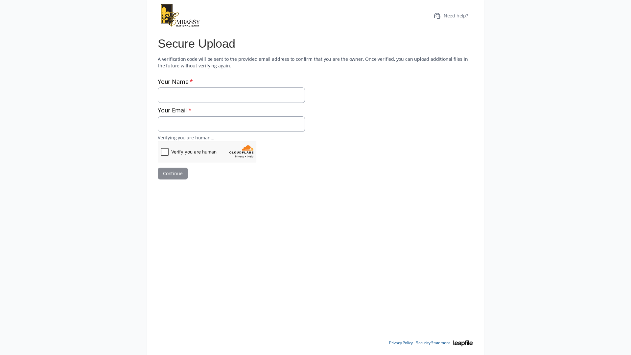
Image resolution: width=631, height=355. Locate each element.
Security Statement (433, 342)
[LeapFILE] (463, 343)
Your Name (175, 81)
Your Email (175, 110)
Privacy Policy (401, 342)
